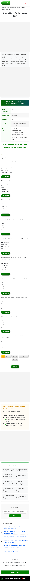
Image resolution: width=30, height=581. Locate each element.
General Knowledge (10, 7)
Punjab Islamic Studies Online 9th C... (9, 476)
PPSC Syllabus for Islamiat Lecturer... (22, 497)
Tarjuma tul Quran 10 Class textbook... (22, 476)
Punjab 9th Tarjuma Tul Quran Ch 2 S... (22, 470)
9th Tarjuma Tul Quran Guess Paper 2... (9, 483)
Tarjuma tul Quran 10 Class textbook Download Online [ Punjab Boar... (15, 541)
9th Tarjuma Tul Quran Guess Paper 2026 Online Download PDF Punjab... (14, 546)
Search (15, 515)
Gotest (24, 578)
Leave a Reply (15, 572)
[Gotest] (6, 3)
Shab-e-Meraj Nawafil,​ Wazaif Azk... (21, 490)
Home (3, 7)
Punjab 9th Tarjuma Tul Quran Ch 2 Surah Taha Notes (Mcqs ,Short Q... (15, 532)
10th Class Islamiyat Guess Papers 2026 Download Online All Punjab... (14, 550)
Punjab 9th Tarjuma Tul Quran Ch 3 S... (9, 470)
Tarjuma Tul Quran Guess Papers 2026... (9, 490)
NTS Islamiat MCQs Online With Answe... (9, 497)
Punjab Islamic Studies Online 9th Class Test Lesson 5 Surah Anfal (15, 537)
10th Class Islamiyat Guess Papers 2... (21, 483)
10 (16, 359)
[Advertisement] (15, 37)
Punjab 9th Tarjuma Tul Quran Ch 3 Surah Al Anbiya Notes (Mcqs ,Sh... (15, 527)
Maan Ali (8, 19)
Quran (17, 7)
